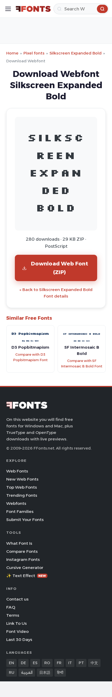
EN (11, 662)
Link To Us (16, 623)
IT (70, 662)
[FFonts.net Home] (33, 9)
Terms (12, 615)
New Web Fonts (22, 479)
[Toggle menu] (8, 9)
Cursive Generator (24, 567)
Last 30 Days (19, 639)
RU (11, 672)
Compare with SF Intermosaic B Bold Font (81, 363)
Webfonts (16, 503)
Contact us (17, 599)
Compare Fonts (22, 551)
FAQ (10, 607)
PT (81, 662)
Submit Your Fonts (25, 519)
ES (35, 662)
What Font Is (19, 543)
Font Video (17, 631)
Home (12, 53)
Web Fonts (17, 471)
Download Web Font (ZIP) (59, 267)
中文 (94, 662)
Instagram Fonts (23, 559)
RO (47, 662)
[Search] (102, 9)
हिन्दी (60, 672)
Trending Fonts (21, 495)
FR (59, 662)
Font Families (20, 511)
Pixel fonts (34, 53)
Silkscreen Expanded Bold (75, 53)
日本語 (44, 672)
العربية (27, 672)
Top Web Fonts (21, 487)
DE (23, 662)
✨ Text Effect (26, 575)
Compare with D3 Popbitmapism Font (30, 357)
